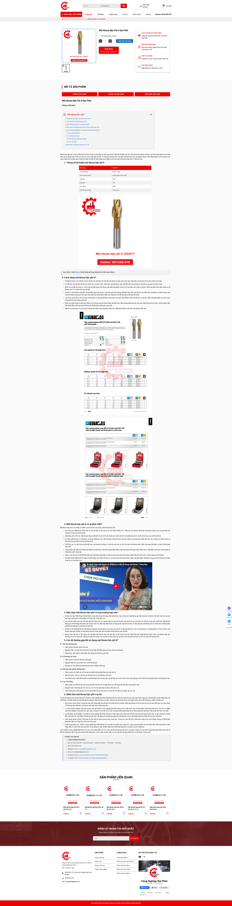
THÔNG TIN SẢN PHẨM (116, 94)
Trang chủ (88, 14)
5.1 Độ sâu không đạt (73, 133)
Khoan (84, 19)
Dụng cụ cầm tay (100, 865)
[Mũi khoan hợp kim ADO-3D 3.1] (94, 795)
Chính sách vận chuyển (123, 869)
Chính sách (137, 14)
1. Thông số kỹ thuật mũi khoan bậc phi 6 (78, 118)
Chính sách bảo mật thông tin (125, 861)
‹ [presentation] (62, 800)
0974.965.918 (69, 878)
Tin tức (125, 14)
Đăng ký (145, 7)
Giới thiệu (100, 14)
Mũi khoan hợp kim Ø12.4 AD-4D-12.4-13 (136, 808)
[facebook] (154, 877)
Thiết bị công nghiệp (101, 869)
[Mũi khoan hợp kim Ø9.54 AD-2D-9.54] (116, 795)
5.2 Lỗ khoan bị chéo (72, 136)
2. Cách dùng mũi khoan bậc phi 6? (76, 121)
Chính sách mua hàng (123, 873)
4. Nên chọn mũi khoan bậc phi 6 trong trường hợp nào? (82, 127)
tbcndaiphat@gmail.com (72, 881)
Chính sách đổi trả (122, 857)
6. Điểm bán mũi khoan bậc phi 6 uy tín (77, 145)
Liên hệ (148, 14)
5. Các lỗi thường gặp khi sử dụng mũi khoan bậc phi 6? (82, 130)
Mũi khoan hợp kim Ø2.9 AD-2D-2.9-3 (71, 808)
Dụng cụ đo (98, 861)
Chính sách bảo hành (123, 865)
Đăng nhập (146, 5)
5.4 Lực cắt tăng (71, 142)
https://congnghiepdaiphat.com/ (85, 749)
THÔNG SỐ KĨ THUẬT (79, 94)
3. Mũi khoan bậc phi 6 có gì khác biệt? (77, 124)
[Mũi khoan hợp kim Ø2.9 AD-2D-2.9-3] (72, 795)
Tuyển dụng (113, 14)
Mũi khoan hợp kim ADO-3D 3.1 (94, 808)
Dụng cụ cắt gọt (76, 19)
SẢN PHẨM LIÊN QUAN (152, 94)
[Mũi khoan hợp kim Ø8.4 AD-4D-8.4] (159, 795)
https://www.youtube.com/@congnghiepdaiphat (90, 758)
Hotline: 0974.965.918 (163, 14)
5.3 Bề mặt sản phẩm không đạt (76, 139)
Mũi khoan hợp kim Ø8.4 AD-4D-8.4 (158, 808)
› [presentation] (169, 800)
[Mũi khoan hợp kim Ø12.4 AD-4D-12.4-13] (137, 795)
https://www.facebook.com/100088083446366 (91, 755)
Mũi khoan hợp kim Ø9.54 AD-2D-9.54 (115, 808)
